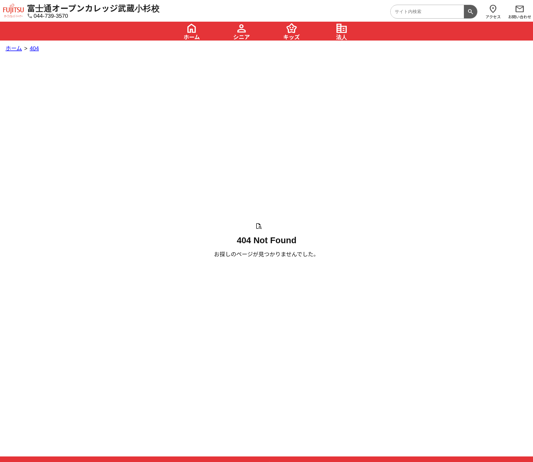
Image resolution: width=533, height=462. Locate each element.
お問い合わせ (519, 11)
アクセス (493, 11)
